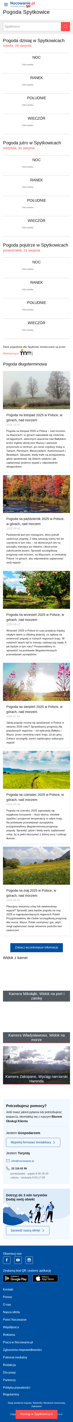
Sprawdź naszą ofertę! (25, 1230)
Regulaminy (11, 1394)
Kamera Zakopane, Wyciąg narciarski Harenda (36, 1078)
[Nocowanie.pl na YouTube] (18, 1260)
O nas (7, 1304)
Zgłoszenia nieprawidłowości (22, 1349)
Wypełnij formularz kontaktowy (31, 1142)
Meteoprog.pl (11, 353)
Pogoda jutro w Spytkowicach (32, 142)
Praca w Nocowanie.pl (18, 1342)
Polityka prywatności (16, 1387)
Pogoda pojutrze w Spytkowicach (35, 245)
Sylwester (37, 1403)
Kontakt (8, 1289)
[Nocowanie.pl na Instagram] (29, 1260)
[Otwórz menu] (5, 4)
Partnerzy (9, 1380)
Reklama (9, 1334)
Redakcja (9, 1365)
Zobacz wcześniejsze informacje (36, 947)
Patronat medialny (15, 1357)
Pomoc (7, 1297)
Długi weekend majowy (19, 1403)
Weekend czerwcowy (54, 1403)
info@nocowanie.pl (22, 1160)
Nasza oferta (11, 1312)
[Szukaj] (65, 26)
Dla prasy (9, 1372)
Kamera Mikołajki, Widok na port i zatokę (36, 996)
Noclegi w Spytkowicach (36, 1414)
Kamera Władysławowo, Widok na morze (36, 1037)
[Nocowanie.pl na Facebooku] (6, 1260)
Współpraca (11, 1327)
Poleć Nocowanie (15, 1319)
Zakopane (36, 1406)
